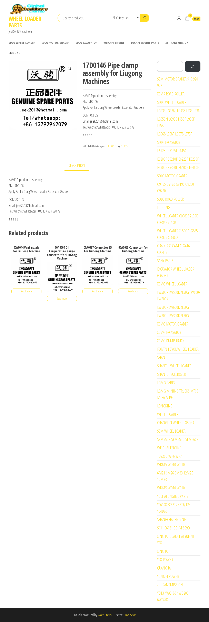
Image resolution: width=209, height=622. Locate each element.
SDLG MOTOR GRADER (55, 42)
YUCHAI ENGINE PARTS (145, 42)
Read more (26, 291)
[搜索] (192, 66)
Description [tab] (77, 165)
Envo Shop (130, 614)
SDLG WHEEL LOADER (22, 42)
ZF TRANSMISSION (177, 42)
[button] (69, 68)
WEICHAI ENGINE (114, 42)
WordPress (105, 614)
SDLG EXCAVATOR (86, 42)
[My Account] (179, 18)
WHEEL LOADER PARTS (25, 22)
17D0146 (125, 146)
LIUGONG (14, 53)
